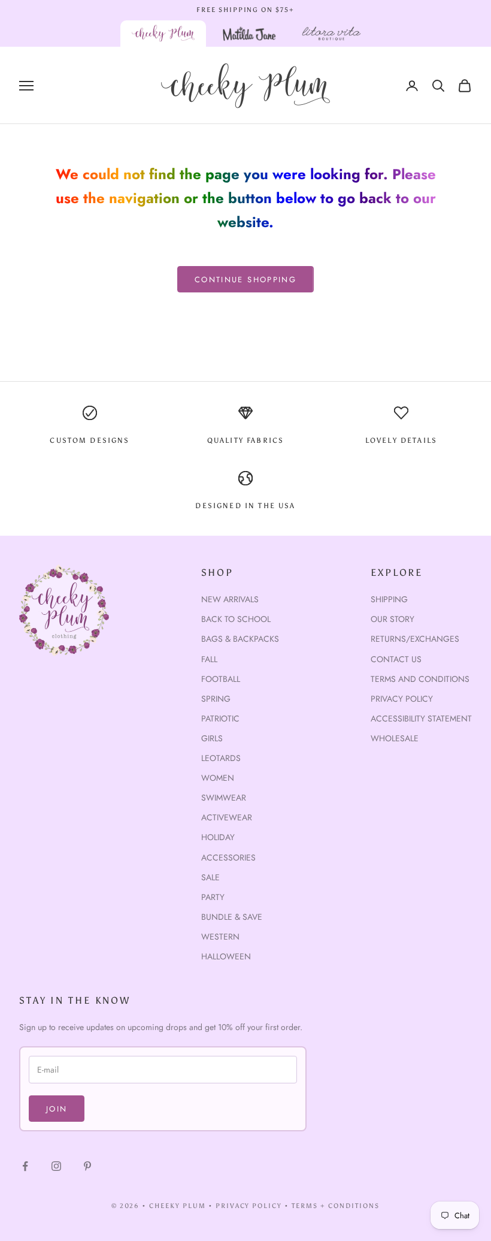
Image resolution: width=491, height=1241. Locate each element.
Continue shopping (245, 279)
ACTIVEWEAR (226, 817)
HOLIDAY (218, 837)
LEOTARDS (221, 758)
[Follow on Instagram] (56, 1166)
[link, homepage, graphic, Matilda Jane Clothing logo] (249, 33)
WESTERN (220, 937)
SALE (210, 877)
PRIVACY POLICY (249, 1206)
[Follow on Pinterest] (87, 1166)
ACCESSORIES (228, 857)
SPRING (216, 699)
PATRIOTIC (220, 718)
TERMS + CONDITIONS (336, 1206)
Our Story (392, 619)
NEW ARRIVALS (230, 599)
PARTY (213, 897)
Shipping (389, 599)
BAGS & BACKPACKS (240, 639)
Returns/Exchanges (415, 639)
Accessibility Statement (421, 718)
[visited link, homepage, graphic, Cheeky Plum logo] (163, 33)
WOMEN (217, 778)
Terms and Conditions (420, 679)
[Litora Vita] (331, 33)
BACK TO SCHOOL (236, 619)
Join (56, 1109)
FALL (209, 659)
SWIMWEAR (223, 798)
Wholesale (395, 738)
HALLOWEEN (226, 956)
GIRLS (212, 738)
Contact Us (396, 659)
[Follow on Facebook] (25, 1166)
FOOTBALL (220, 679)
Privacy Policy (402, 699)
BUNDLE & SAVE (231, 917)
